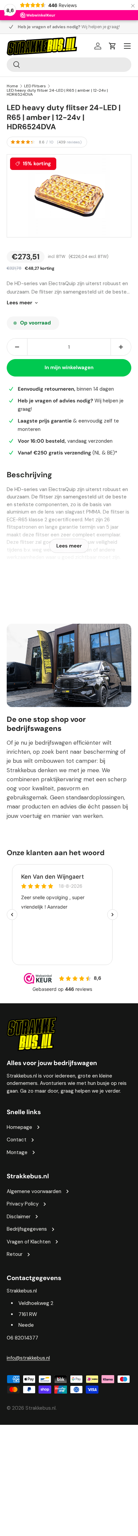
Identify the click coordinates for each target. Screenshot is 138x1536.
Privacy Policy (23, 1203)
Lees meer (19, 302)
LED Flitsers (35, 86)
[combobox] (69, 64)
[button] (112, 46)
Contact (16, 1139)
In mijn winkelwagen (69, 367)
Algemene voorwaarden (34, 1191)
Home (12, 86)
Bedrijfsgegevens (27, 1229)
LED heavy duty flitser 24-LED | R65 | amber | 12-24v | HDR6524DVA (57, 92)
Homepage (19, 1127)
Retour (14, 1254)
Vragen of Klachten (29, 1241)
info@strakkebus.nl (28, 1358)
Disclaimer (18, 1216)
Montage (17, 1152)
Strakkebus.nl (40, 1408)
